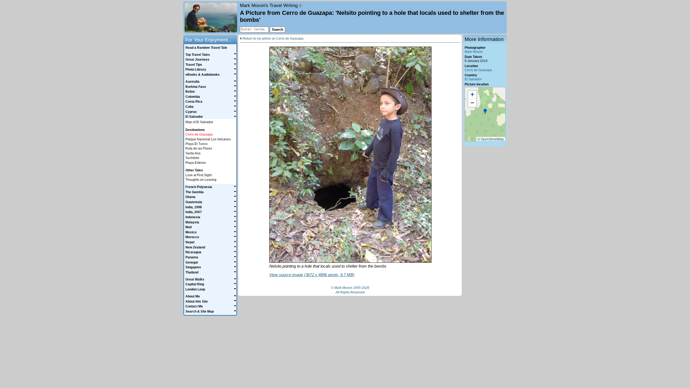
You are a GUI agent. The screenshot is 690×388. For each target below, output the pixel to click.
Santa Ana (193, 153)
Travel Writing (271, 5)
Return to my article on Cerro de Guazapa (273, 38)
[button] (485, 111)
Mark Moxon (474, 52)
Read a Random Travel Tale (206, 48)
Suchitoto (192, 158)
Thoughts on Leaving (200, 180)
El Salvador (473, 79)
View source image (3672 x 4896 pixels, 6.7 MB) (311, 274)
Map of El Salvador (199, 122)
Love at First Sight (198, 175)
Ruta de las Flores (198, 148)
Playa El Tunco (196, 144)
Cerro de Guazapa (478, 70)
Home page (211, 17)
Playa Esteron (195, 163)
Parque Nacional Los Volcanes (208, 139)
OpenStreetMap (492, 139)
